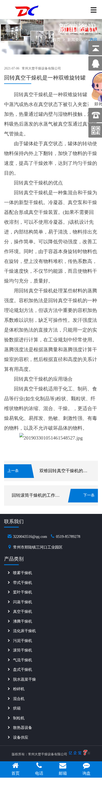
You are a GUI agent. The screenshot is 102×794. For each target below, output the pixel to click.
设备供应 (20, 737)
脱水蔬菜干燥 (24, 679)
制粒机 (18, 718)
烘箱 (17, 708)
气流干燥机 (22, 660)
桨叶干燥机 (22, 592)
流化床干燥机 (24, 631)
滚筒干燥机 (22, 650)
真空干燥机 (22, 612)
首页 (56, 40)
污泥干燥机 (22, 641)
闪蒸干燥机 (22, 602)
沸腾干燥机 (22, 621)
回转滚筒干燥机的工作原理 (38, 495)
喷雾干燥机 (22, 573)
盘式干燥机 (22, 670)
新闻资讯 (75, 40)
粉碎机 (18, 689)
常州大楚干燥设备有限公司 (41, 68)
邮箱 (63, 773)
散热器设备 (22, 728)
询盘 (86, 773)
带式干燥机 (22, 583)
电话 (39, 773)
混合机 (18, 699)
